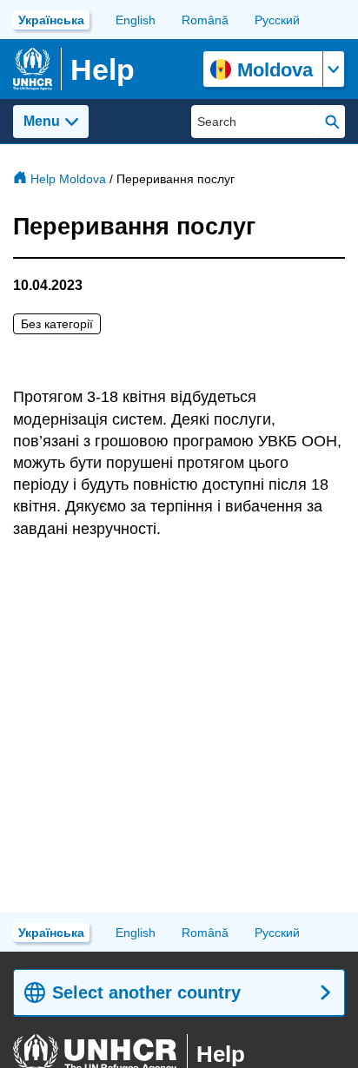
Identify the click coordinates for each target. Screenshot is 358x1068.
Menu (41, 121)
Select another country (146, 992)
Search (332, 121)
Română (205, 20)
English (136, 20)
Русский (277, 20)
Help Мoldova (68, 179)
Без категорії (57, 324)
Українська (51, 20)
